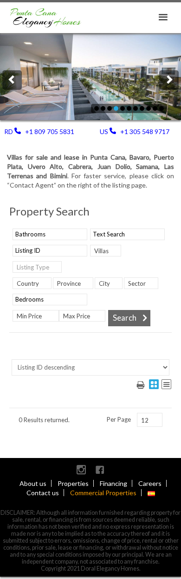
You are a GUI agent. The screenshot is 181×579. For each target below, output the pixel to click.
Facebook (100, 470)
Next (169, 80)
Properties (73, 483)
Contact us (42, 493)
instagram (81, 470)
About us (32, 483)
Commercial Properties (103, 493)
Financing (113, 483)
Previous (12, 80)
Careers (150, 483)
